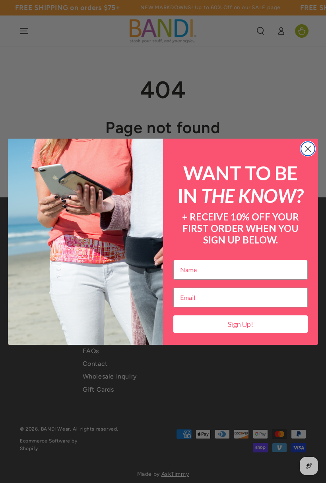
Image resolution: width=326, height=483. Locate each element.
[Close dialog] (308, 149)
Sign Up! (240, 324)
